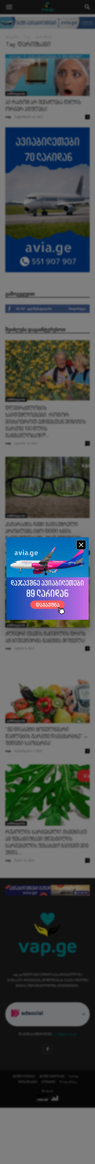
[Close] (81, 545)
